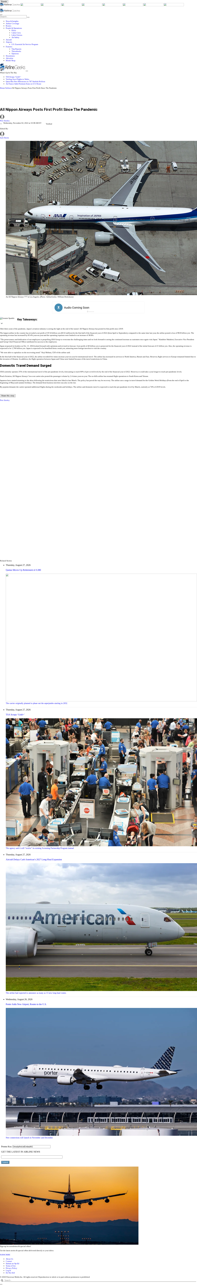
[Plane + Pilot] (133, 5)
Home (2, 88)
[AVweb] (51, 5)
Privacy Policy (11, 1268)
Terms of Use (11, 1266)
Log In (8, 1270)
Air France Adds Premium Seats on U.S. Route (23, 84)
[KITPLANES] (112, 5)
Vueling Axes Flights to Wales (17, 79)
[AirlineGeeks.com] (10, 5)
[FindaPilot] (153, 5)
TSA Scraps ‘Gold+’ (13, 77)
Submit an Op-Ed (12, 1263)
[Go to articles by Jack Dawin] (2, 135)
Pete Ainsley (5, 121)
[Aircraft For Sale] (71, 5)
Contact (9, 1261)
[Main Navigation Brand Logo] (10, 12)
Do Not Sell (10, 1273)
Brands (4, 1)
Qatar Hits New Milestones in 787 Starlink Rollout (25, 81)
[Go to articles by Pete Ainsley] (98, 117)
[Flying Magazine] (30, 5)
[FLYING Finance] (174, 5)
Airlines (8, 88)
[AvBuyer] (92, 5)
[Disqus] (98, 442)
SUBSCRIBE (5, 1255)
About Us (9, 1259)
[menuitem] (101, 21)
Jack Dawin (4, 138)
